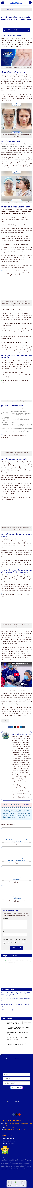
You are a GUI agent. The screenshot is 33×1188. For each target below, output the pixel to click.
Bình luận (6, 918)
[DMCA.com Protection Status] (5, 1150)
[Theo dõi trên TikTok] (16, 1114)
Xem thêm (17, 819)
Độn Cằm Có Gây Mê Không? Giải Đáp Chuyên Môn (17, 1033)
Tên (4, 932)
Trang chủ (6, 9)
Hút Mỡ (11, 9)
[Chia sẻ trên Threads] (15, 727)
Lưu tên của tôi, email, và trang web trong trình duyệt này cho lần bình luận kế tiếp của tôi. (15, 942)
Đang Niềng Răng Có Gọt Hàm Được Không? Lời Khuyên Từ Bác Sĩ (17, 1043)
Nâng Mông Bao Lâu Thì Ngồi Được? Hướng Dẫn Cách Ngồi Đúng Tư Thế (19, 1022)
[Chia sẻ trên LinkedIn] (21, 727)
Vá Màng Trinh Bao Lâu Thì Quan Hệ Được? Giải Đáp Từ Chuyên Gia (19, 1028)
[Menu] (2, 2)
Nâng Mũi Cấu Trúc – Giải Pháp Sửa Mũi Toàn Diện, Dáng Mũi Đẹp (16, 840)
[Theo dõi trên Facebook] (13, 1114)
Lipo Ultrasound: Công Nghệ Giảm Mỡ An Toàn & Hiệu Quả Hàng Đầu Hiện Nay (16, 859)
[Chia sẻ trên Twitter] (12, 727)
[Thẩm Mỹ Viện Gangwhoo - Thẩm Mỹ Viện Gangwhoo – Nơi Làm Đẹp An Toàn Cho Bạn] (16, 3)
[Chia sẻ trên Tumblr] (23, 727)
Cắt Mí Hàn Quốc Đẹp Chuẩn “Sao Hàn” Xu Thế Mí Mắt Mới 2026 (16, 897)
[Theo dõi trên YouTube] (19, 1114)
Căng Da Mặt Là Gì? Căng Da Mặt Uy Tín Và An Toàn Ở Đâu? (16, 878)
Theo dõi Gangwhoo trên (8, 13)
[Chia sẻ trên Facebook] (9, 727)
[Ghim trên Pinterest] (18, 727)
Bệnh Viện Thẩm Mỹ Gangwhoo (10, 1010)
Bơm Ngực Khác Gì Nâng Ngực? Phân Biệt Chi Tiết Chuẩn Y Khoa (18, 1038)
